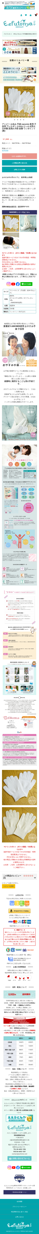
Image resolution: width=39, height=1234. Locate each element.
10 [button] (33, 117)
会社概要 (19, 1201)
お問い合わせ (19, 1217)
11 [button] (15, 120)
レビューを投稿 (9, 886)
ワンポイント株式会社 (18, 312)
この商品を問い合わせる (19, 163)
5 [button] (18, 117)
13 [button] (21, 120)
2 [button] (9, 117)
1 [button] (6, 117)
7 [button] (24, 117)
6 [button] (21, 117)
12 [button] (18, 120)
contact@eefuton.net (19, 1154)
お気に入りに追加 (19, 169)
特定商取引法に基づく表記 (19, 1212)
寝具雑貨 (5, 151)
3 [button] (12, 117)
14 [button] (24, 120)
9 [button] (30, 117)
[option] (19, 102)
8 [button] (27, 117)
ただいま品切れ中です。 (19, 156)
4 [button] (15, 117)
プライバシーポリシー (19, 1206)
